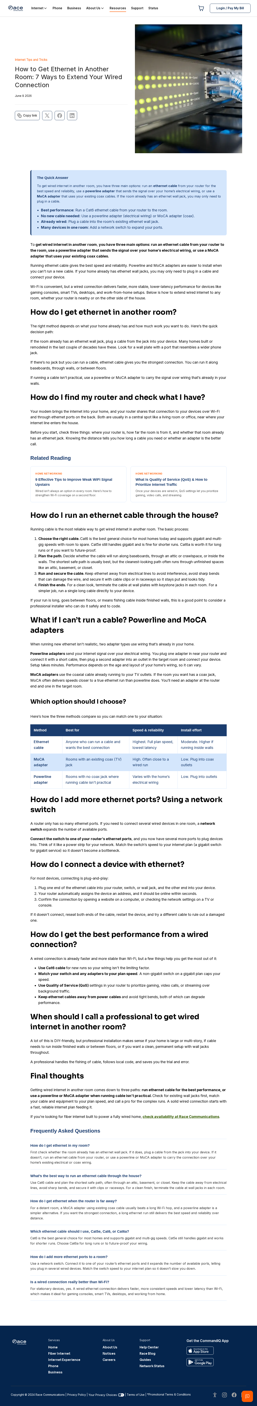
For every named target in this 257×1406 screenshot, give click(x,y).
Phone (53, 1366)
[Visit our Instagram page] (224, 1395)
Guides (145, 1360)
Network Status (152, 1366)
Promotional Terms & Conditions (169, 1394)
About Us (110, 1347)
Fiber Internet (59, 1353)
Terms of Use (136, 1394)
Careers (109, 1360)
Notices (109, 1353)
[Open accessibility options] (214, 1395)
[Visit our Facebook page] (234, 1395)
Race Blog (147, 1353)
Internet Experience (64, 1360)
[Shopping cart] (201, 8)
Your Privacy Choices (103, 1395)
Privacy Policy (76, 1394)
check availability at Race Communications (181, 1116)
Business (55, 1372)
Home (53, 1347)
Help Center (149, 1347)
